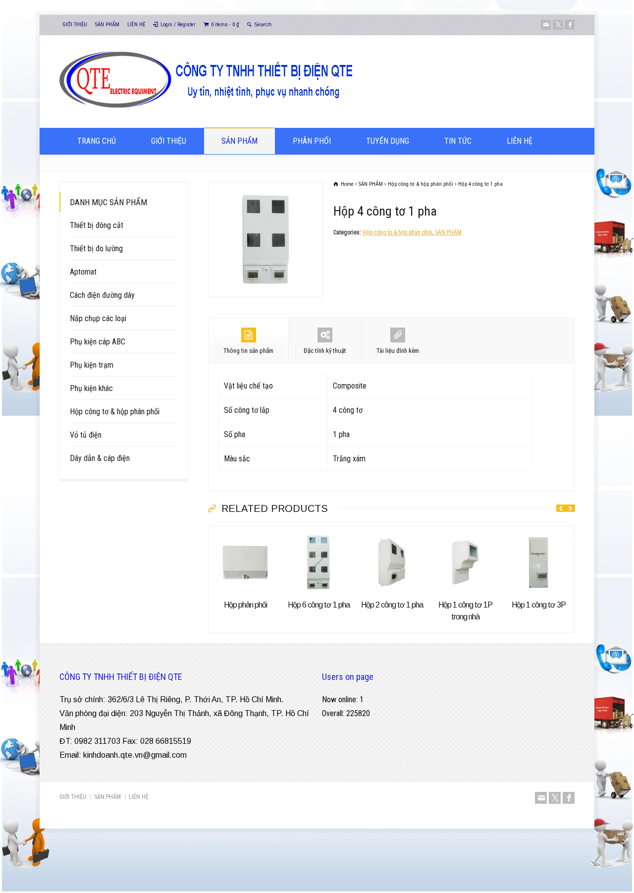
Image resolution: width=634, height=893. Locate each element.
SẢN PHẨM (107, 24)
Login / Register (178, 24)
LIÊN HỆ (136, 24)
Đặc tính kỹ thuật (325, 350)
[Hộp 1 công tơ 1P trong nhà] (465, 532)
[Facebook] (570, 25)
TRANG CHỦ (96, 141)
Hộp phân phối (245, 605)
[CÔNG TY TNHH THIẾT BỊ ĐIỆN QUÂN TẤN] (229, 108)
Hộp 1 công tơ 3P (539, 605)
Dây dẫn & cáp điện (100, 458)
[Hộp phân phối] (245, 532)
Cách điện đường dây (102, 295)
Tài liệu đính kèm (397, 350)
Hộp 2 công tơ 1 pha (392, 605)
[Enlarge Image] (266, 188)
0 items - (225, 24)
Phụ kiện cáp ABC (97, 341)
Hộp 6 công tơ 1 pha (319, 605)
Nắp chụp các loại (98, 318)
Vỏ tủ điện (86, 435)
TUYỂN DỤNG (387, 141)
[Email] (546, 25)
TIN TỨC (458, 141)
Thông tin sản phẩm (248, 350)
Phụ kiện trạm (91, 365)
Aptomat (83, 272)
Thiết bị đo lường (96, 248)
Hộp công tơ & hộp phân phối (397, 232)
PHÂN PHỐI (312, 141)
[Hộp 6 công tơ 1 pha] (318, 532)
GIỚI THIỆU (74, 24)
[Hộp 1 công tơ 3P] (538, 532)
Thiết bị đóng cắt (96, 225)
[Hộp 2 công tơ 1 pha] (391, 532)
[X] (558, 25)
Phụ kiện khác (91, 388)
